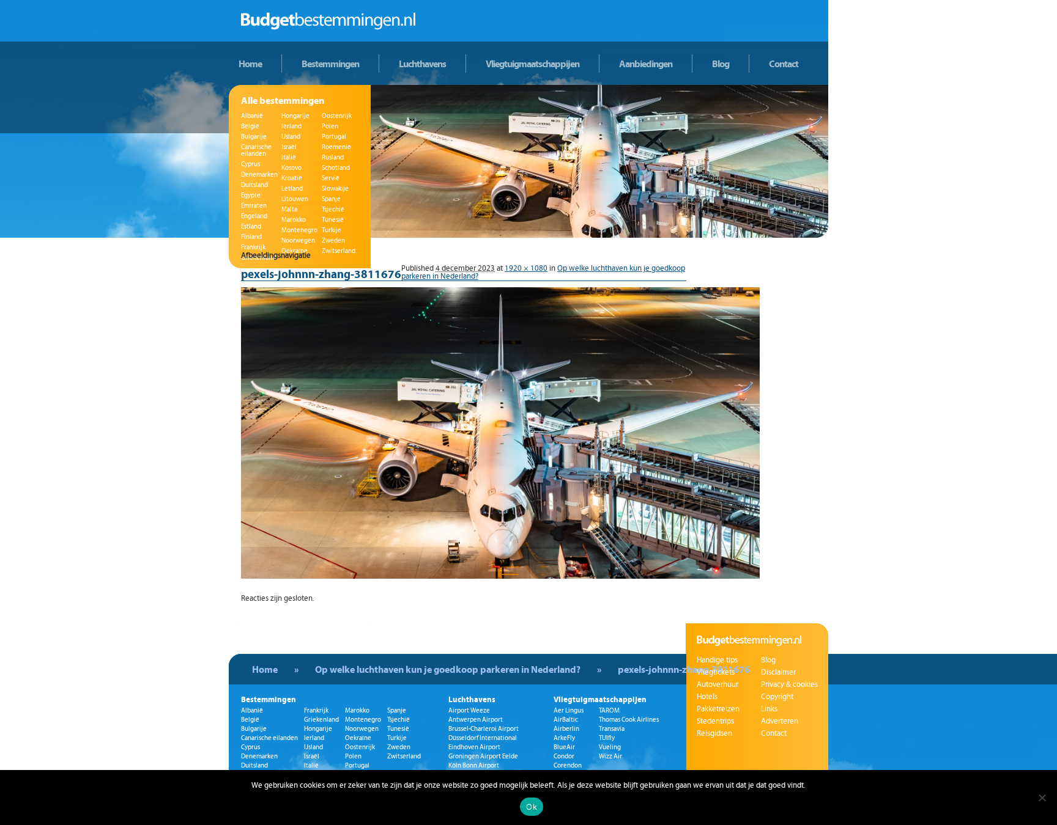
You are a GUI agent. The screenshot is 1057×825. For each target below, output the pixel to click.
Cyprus (250, 164)
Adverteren (779, 721)
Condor (564, 756)
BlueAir (564, 747)
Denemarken (259, 174)
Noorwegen (298, 240)
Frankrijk (253, 247)
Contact (783, 63)
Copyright (777, 697)
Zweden (333, 240)
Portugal (334, 137)
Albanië (252, 116)
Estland (251, 226)
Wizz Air (610, 756)
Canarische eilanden (256, 150)
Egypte (251, 195)
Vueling (610, 747)
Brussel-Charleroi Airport (483, 729)
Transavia (612, 729)
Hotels (707, 697)
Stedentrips (715, 721)
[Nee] (1042, 797)
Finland (251, 237)
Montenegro (299, 230)
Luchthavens (422, 63)
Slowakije (335, 189)
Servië (330, 178)
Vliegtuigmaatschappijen (532, 63)
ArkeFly (564, 738)
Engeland (254, 216)
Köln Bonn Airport (473, 765)
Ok (531, 807)
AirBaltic (566, 720)
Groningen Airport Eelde (483, 756)
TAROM (609, 710)
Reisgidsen (714, 733)
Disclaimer (778, 672)
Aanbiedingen (645, 63)
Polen (330, 126)
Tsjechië (333, 209)
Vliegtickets (716, 672)
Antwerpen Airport (475, 720)
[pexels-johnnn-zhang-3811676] (500, 576)
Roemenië (336, 147)
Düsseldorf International (482, 738)
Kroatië (291, 178)
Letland (292, 189)
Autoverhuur (717, 684)
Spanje (331, 199)
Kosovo (291, 168)
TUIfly (607, 738)
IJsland (290, 137)
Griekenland (321, 720)
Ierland (291, 126)
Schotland (336, 168)
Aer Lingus (569, 710)
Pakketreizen (718, 709)
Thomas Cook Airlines (629, 720)
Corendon (568, 765)
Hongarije (295, 116)
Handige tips (717, 660)
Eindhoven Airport (474, 747)
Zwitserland (404, 756)
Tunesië (333, 220)
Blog (720, 63)
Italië (288, 157)
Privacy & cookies (789, 684)
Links (769, 709)
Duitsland (254, 185)
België (250, 126)
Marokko (293, 220)
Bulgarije (254, 137)
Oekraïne (358, 738)
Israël (289, 147)
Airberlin (566, 729)
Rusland (333, 157)
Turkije (331, 230)
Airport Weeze (469, 710)
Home (250, 63)
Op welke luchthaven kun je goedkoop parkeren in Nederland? (447, 669)
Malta (289, 209)
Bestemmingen (330, 63)
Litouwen (294, 199)
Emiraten (254, 206)
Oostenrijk (337, 116)
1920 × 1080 (526, 268)
